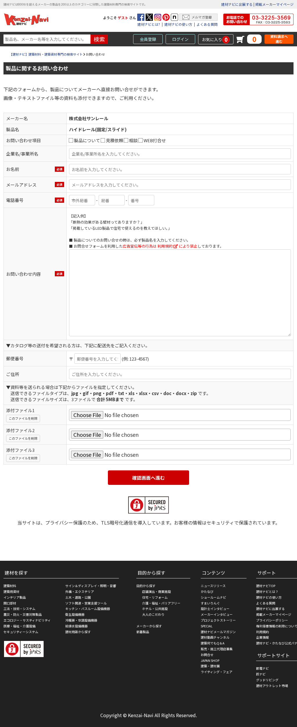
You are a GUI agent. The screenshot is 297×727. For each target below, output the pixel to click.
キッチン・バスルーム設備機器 (87, 608)
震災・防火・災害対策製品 (22, 614)
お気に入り (215, 39)
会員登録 (148, 39)
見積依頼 (114, 140)
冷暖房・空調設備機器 (81, 620)
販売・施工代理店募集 (217, 648)
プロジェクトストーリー (218, 620)
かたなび (207, 591)
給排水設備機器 (76, 626)
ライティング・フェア (216, 671)
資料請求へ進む (279, 39)
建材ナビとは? (148, 24)
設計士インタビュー (215, 608)
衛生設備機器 (74, 614)
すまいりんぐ (210, 603)
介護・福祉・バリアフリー (161, 603)
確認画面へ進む (148, 477)
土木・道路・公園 (78, 597)
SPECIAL (207, 626)
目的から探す (145, 585)
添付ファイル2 (20, 430)
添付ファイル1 (20, 410)
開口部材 (9, 603)
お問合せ (207, 654)
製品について (87, 140)
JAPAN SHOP (210, 660)
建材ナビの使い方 (178, 24)
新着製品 (142, 631)
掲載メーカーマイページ (274, 4)
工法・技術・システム (19, 608)
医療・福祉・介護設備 (19, 626)
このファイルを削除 (23, 418)
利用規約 (165, 246)
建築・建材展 (210, 666)
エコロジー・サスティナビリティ (27, 620)
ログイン (180, 39)
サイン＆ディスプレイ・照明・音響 (90, 585)
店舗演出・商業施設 (156, 591)
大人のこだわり (153, 614)
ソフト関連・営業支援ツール (86, 603)
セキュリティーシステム (20, 631)
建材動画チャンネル (215, 637)
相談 (133, 140)
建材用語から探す (78, 631)
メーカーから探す (149, 626)
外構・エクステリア (79, 591)
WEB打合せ (155, 140)
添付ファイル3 (20, 450)
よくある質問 (207, 24)
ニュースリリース (213, 585)
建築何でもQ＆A (212, 643)
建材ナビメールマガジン (218, 631)
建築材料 (9, 585)
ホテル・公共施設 (155, 608)
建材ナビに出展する (237, 4)
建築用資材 (11, 591)
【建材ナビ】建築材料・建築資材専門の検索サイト (46, 54)
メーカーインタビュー (217, 614)
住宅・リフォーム (155, 597)
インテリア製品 (14, 597)
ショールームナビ (213, 597)
